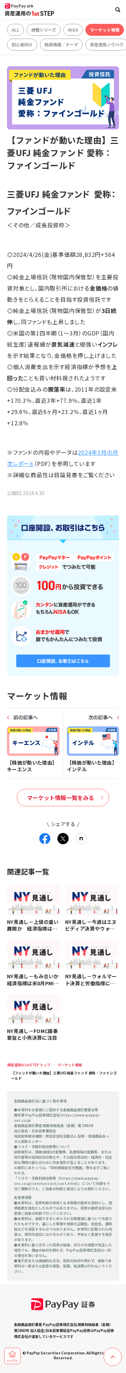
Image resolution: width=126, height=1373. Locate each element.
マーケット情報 (104, 30)
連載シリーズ (43, 30)
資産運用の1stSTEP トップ (28, 1064)
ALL (15, 30)
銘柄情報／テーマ (61, 44)
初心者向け (22, 44)
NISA (73, 30)
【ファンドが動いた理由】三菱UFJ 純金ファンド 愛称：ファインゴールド (64, 1075)
